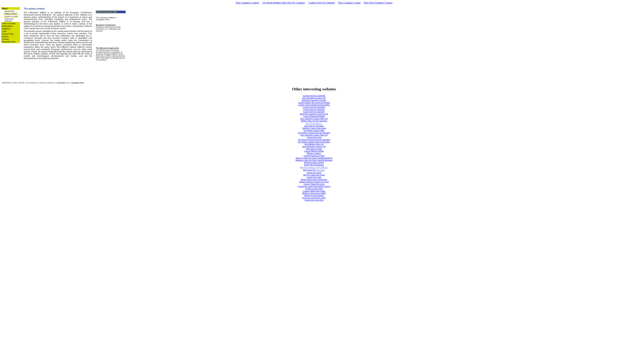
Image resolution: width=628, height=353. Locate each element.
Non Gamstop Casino (349, 2)
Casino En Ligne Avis (314, 200)
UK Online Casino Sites (314, 130)
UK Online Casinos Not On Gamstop (314, 133)
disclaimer (61, 83)
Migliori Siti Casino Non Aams (314, 179)
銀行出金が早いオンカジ (314, 170)
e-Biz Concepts (8, 23)
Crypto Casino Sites (314, 189)
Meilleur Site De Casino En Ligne (314, 182)
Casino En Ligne (314, 137)
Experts (5, 36)
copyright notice (77, 83)
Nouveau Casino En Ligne (314, 198)
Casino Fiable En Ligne (314, 184)
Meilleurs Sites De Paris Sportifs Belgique (314, 160)
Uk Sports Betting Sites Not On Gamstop (283, 2)
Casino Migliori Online (314, 151)
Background (9, 11)
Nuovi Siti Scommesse (314, 165)
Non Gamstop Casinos (247, 2)
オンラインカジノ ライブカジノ (314, 167)
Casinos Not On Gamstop (321, 2)
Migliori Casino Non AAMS (314, 193)
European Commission (106, 25)
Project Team (7, 34)
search (106, 12)
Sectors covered (11, 16)
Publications (7, 26)
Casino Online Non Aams (314, 191)
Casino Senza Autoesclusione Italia (314, 105)
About (4, 8)
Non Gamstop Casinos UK (314, 98)
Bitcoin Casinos (314, 153)
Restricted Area (8, 42)
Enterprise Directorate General (108, 27)
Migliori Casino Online (314, 162)
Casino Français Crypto (314, 156)
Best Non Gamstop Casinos (378, 2)
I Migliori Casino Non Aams (314, 128)
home (99, 12)
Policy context (11, 14)
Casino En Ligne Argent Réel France (314, 186)
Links (4, 31)
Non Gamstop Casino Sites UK (314, 119)
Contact (5, 39)
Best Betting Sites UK (314, 144)
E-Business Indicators (9, 20)
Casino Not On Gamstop (314, 109)
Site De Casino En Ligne (314, 175)
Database (6, 29)
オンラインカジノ (314, 123)
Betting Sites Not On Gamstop (314, 121)
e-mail (114, 12)
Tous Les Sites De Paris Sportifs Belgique (314, 158)
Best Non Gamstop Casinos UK (314, 114)
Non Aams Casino (314, 149)
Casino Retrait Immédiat (314, 116)
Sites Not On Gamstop (314, 126)
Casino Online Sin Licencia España (314, 102)
